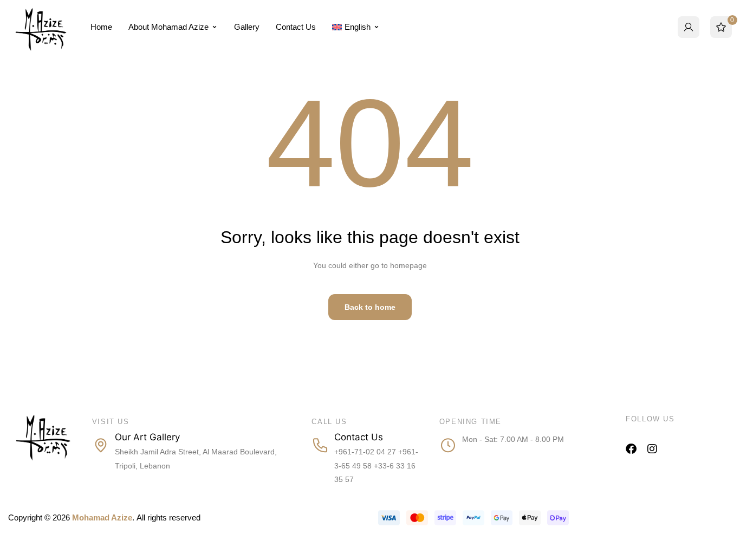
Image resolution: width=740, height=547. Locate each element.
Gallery (246, 26)
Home (101, 26)
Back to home (370, 307)
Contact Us (296, 26)
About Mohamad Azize (168, 26)
